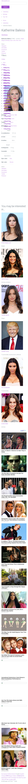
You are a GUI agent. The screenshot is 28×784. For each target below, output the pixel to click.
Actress (4, 35)
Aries (4, 62)
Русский (23, 777)
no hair (4, 106)
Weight (3, 40)
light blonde (6, 101)
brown (4, 90)
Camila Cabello (5, 315)
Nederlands (4, 777)
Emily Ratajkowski (6, 243)
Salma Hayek (4, 279)
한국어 (22, 775)
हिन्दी (7, 775)
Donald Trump (5, 351)
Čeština (9, 774)
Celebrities (5, 11)
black (4, 83)
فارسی (10, 779)
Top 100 (5, 17)
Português (13, 777)
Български (4, 774)
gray (4, 98)
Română (19, 777)
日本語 (18, 775)
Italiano (15, 775)
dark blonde (6, 93)
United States (13, 126)
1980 (15, 115)
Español (22, 774)
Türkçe (3, 779)
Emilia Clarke (4, 423)
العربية (13, 779)
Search (5, 7)
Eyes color (13, 40)
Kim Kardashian (5, 387)
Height (22, 38)
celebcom (5, 1)
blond (4, 85)
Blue (11, 158)
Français (3, 775)
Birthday (5, 14)
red (4, 108)
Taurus (11, 122)
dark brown (6, 96)
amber (4, 78)
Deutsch (14, 774)
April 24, (12, 115)
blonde (5, 88)
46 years (12, 118)
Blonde (11, 162)
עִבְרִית (6, 779)
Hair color (18, 40)
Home (4, 20)
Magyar (10, 775)
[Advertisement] (14, 191)
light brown (6, 103)
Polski (9, 777)
